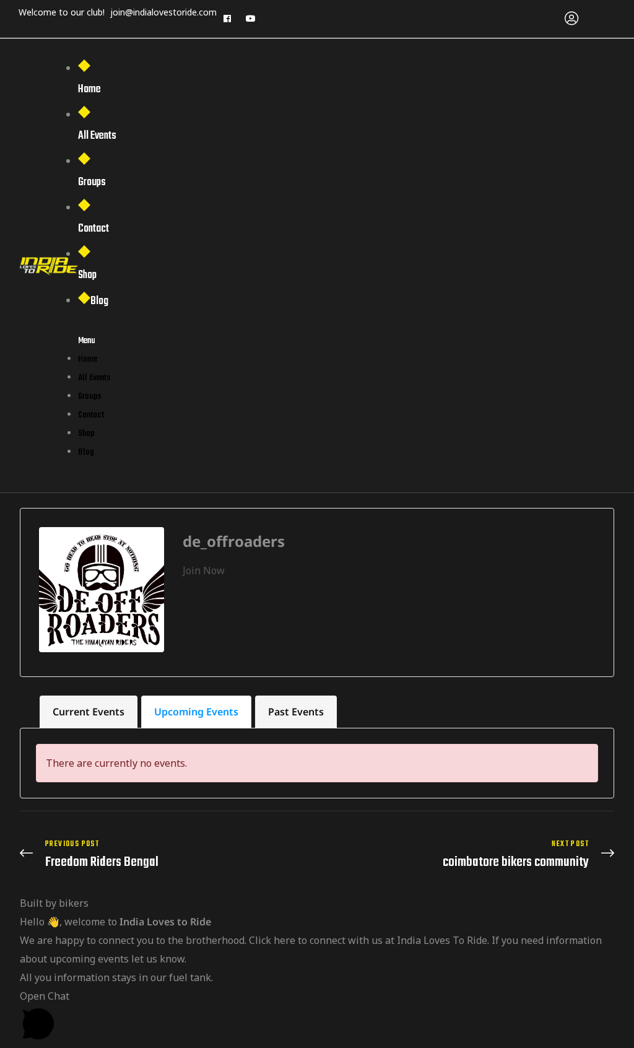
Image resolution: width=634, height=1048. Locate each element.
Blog (99, 301)
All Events (97, 136)
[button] (317, 1017)
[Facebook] (227, 18)
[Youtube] (250, 18)
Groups (92, 182)
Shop (87, 275)
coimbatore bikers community (468, 854)
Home (89, 89)
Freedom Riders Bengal (165, 854)
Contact (93, 229)
